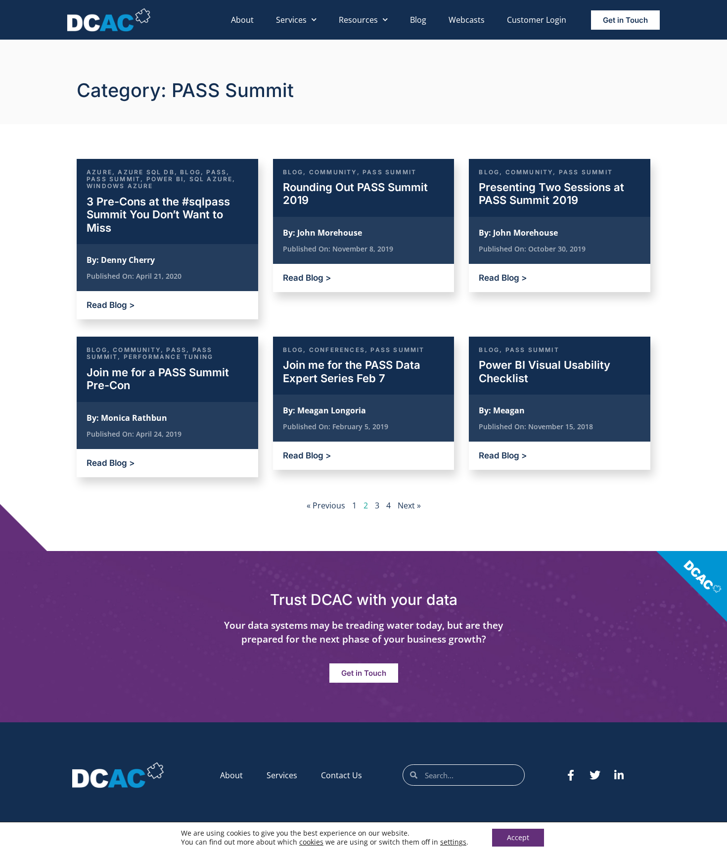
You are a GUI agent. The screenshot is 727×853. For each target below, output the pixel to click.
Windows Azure (120, 186)
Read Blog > (111, 305)
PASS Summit (113, 179)
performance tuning (169, 356)
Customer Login (536, 19)
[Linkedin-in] (619, 775)
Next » (409, 505)
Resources (358, 19)
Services (291, 19)
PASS (216, 172)
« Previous (326, 505)
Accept (518, 837)
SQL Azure (211, 179)
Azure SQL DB (146, 172)
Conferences (337, 349)
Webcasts (467, 19)
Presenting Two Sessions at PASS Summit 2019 (551, 193)
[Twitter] (595, 775)
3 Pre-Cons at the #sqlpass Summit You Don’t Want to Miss (158, 214)
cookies (311, 842)
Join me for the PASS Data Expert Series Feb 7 (351, 371)
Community (333, 172)
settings (453, 842)
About (242, 19)
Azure (99, 172)
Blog (418, 19)
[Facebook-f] (571, 775)
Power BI (165, 179)
